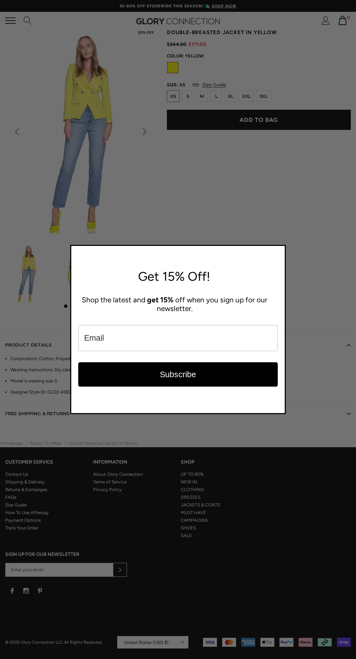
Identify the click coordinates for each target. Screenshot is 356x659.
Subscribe (178, 374)
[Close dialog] (278, 251)
